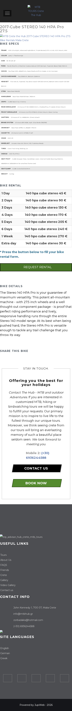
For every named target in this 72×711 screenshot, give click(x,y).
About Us (5, 559)
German (5, 653)
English (4, 648)
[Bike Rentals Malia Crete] (36, 38)
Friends (4, 570)
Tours (3, 554)
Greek (3, 658)
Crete (3, 575)
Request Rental (37, 267)
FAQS (3, 565)
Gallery (4, 580)
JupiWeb (39, 704)
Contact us (6, 590)
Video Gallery (8, 585)
